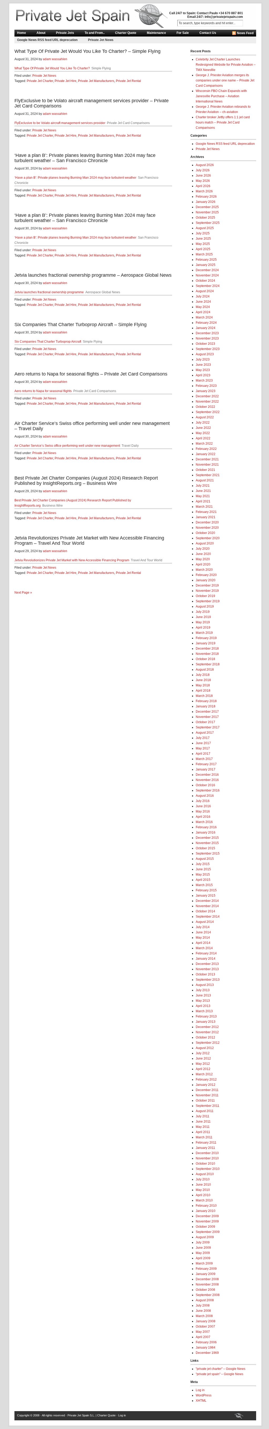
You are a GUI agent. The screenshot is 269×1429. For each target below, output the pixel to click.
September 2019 (208, 601)
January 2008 (205, 1321)
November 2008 (207, 1284)
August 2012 (205, 1048)
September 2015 (208, 853)
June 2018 (203, 680)
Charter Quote (125, 33)
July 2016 (203, 801)
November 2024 (207, 275)
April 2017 (203, 753)
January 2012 (205, 1085)
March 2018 (204, 696)
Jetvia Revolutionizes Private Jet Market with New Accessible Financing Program (71, 560)
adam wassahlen (55, 59)
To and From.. (95, 33)
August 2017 (205, 732)
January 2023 (205, 391)
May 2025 (203, 244)
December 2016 (207, 775)
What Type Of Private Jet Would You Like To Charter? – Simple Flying (87, 51)
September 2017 (208, 727)
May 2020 (203, 559)
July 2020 (203, 549)
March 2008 (204, 1316)
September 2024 (208, 286)
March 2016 (204, 822)
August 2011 (205, 1111)
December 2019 (207, 585)
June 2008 (203, 1311)
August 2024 (205, 291)
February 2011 (206, 1142)
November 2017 (207, 717)
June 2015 (203, 869)
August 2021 (205, 480)
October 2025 (205, 217)
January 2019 (205, 643)
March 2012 (204, 1074)
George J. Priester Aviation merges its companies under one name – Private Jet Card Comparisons (225, 80)
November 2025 (207, 212)
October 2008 (205, 1290)
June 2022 (203, 428)
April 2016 (203, 817)
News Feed (245, 33)
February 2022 (206, 449)
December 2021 (207, 459)
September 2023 (208, 349)
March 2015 (204, 885)
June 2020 (203, 554)
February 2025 (206, 259)
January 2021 (205, 517)
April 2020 (203, 564)
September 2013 (208, 979)
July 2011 (202, 1116)
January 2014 (205, 958)
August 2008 (205, 1300)
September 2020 (208, 538)
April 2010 (203, 1195)
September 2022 (208, 412)
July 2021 (203, 485)
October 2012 (205, 1037)
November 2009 (207, 1221)
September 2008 (208, 1295)
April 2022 (203, 438)
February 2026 (206, 196)
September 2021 (208, 475)
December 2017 (207, 711)
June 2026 (203, 175)
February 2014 (206, 953)
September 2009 (208, 1232)
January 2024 (205, 328)
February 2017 (206, 764)
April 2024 (203, 312)
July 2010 (203, 1179)
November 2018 (207, 654)
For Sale (183, 33)
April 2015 (203, 880)
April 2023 (203, 375)
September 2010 (208, 1169)
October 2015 (205, 848)
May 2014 (203, 937)
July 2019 (203, 612)
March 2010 (204, 1200)
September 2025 (208, 223)
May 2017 (203, 748)
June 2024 (203, 302)
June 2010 (203, 1184)
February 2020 (206, 575)
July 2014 (203, 927)
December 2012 (207, 1027)
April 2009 (203, 1258)
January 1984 (205, 1347)
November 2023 (207, 338)
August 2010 (205, 1174)
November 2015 (207, 843)
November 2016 (207, 780)
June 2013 (203, 995)
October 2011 (205, 1100)
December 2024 (207, 270)
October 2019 (205, 596)
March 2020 (204, 570)
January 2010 (205, 1211)
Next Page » (23, 592)
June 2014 (203, 932)
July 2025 (203, 233)
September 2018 (208, 664)
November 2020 (207, 528)
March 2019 (204, 633)
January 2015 (205, 895)
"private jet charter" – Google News (220, 1369)
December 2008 (207, 1279)
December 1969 (207, 1353)
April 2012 (203, 1069)
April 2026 (203, 186)
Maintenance (156, 33)
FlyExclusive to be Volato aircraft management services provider (59, 123)
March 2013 (204, 1011)
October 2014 (205, 911)
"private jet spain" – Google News (219, 1374)
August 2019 (205, 606)
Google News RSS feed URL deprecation (47, 40)
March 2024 (204, 317)
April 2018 (203, 690)
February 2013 (206, 1016)
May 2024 (203, 307)
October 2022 (205, 407)
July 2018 (203, 675)
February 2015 (206, 890)
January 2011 (205, 1148)
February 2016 (206, 827)
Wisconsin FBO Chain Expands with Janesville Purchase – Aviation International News (221, 96)
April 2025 (203, 249)
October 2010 (205, 1163)
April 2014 (203, 943)
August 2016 (205, 796)
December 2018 (207, 648)
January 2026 (205, 202)
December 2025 (207, 207)
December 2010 (207, 1153)
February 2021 (206, 512)
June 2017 (203, 743)
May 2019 (203, 622)
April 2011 (203, 1132)
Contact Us (207, 33)
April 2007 (203, 1337)
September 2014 (208, 916)
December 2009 (207, 1216)
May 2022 (203, 433)
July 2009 (203, 1242)
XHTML (201, 1400)
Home (21, 33)
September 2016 (208, 790)
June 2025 (203, 238)
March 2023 (204, 380)
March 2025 (204, 254)
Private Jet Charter (40, 81)
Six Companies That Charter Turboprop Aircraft (47, 341)
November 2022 (207, 401)
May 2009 (203, 1253)
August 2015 (205, 859)
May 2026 (203, 181)
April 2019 (203, 627)
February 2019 (206, 638)
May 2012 (203, 1064)
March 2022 (204, 443)
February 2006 (206, 1342)
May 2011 (203, 1127)
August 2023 (205, 354)
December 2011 (207, 1090)
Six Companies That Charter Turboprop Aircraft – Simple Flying (80, 324)
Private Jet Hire (65, 81)
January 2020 (205, 580)
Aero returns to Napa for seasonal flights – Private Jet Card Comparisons (90, 374)
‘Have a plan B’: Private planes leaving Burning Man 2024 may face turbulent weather (75, 177)
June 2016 (203, 806)
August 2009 (205, 1237)
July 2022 (203, 422)
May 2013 (203, 1001)
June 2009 (203, 1248)
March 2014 (204, 948)
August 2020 (205, 543)
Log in (200, 1390)
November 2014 (207, 906)
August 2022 (205, 417)
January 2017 (205, 769)
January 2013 (205, 1022)
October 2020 (205, 533)
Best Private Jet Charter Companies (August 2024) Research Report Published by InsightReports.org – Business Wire (86, 480)
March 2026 (204, 191)
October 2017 (205, 722)
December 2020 (207, 522)
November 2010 (207, 1158)
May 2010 (203, 1190)
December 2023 (207, 333)
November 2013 (207, 969)
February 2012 (206, 1079)
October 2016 (205, 785)
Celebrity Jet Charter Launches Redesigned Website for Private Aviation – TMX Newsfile (226, 65)
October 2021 (205, 470)
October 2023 (205, 344)
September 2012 (208, 1043)
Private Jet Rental (128, 81)
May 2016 (203, 811)
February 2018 (206, 701)
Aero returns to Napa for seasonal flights (43, 391)
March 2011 (204, 1137)
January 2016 (205, 832)
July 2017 (203, 738)
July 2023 (203, 359)
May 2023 (203, 370)
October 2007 (205, 1326)
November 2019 (207, 591)
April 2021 (203, 501)
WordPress (203, 1395)
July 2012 (203, 1053)
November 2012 (207, 1032)
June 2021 (203, 491)
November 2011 (207, 1095)
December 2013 (207, 964)
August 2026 (205, 165)
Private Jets (65, 33)
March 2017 (204, 759)
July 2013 (203, 990)
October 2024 (205, 280)
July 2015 (203, 864)
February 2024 (206, 323)
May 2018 (203, 685)
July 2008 (203, 1305)
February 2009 (206, 1269)
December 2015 (207, 838)
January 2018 (205, 706)
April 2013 (203, 1006)
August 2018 (205, 669)
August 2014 (205, 922)
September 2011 (207, 1106)
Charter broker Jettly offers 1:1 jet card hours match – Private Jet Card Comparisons (223, 122)
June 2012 (203, 1058)
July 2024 (203, 296)
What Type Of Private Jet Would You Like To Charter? (52, 68)
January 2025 (205, 265)
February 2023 (206, 386)
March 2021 (204, 506)
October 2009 (205, 1226)
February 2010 (206, 1205)
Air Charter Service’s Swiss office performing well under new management (67, 446)
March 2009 (204, 1263)
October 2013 (205, 974)
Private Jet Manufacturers (96, 81)
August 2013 (205, 985)
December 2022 (207, 396)
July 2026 (203, 170)
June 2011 (203, 1121)
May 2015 (203, 874)
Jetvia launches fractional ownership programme (49, 292)
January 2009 (205, 1274)
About (41, 33)
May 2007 (203, 1332)
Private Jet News (100, 40)
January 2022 (205, 454)
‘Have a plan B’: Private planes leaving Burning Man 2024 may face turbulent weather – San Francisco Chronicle (85, 158)
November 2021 (207, 464)
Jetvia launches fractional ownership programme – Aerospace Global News (93, 275)
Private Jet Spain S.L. (81, 1415)
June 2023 (203, 365)
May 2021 (203, 496)
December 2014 (207, 901)
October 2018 (205, 659)
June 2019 (203, 617)
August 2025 (205, 228)
